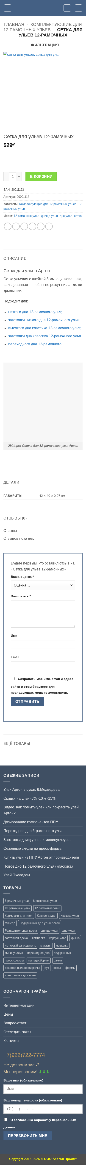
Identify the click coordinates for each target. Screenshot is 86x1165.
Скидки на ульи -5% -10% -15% (29, 798)
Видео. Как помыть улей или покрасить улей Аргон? (41, 810)
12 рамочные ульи (26, 216)
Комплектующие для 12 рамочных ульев (47, 204)
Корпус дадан (46, 915)
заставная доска (16, 938)
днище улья (49, 216)
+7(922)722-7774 (24, 1055)
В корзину (41, 177)
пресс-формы (14, 960)
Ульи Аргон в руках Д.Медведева (31, 789)
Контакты (11, 1041)
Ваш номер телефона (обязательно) (32, 1100)
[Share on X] (24, 226)
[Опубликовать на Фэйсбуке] (16, 226)
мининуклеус (14, 953)
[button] (7, 8)
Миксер (10, 923)
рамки (58, 960)
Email (15, 657)
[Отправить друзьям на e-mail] (32, 226)
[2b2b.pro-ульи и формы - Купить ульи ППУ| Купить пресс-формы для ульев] (43, 8)
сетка (78, 216)
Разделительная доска (21, 930)
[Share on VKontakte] (40, 226)
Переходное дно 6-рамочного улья (33, 831)
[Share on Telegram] (49, 226)
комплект (38, 938)
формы (70, 967)
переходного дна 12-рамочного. (35, 344)
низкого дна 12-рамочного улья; (35, 312)
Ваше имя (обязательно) (23, 1080)
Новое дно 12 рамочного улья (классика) (38, 866)
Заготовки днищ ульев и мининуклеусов (37, 840)
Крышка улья (70, 915)
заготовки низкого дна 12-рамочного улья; (44, 320)
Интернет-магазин (18, 1005)
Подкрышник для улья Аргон (39, 923)
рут (46, 967)
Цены (8, 1014)
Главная (14, 24)
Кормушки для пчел (19, 915)
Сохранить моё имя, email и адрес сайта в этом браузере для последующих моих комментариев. (42, 685)
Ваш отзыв (21, 596)
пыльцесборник (38, 960)
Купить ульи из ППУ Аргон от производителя (41, 857)
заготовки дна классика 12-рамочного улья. (45, 336)
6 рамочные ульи (17, 900)
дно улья (66, 216)
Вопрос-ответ (14, 1023)
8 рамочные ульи (45, 900)
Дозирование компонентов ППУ (30, 822)
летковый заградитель (20, 945)
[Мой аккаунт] (67, 8)
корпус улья (57, 938)
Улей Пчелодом (16, 875)
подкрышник (62, 953)
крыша (75, 938)
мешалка (62, 945)
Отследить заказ (17, 1032)
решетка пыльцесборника (22, 967)
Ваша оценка (22, 576)
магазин (45, 945)
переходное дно (38, 953)
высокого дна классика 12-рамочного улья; (44, 328)
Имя (14, 635)
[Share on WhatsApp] (7, 226)
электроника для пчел (20, 975)
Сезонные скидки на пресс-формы (32, 848)
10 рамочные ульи (17, 908)
